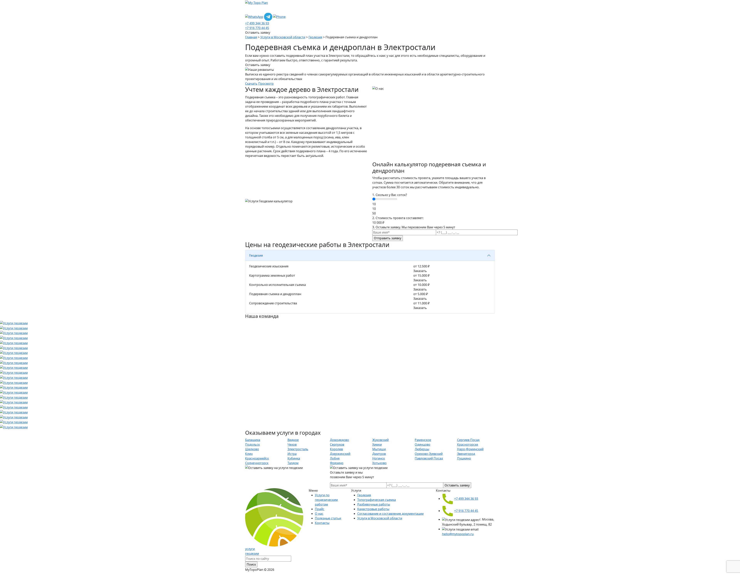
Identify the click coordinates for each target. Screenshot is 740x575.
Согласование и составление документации (390, 513)
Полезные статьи (328, 518)
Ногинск (378, 458)
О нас (329, 9)
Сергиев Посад (468, 440)
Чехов (292, 444)
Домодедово (339, 440)
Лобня (335, 458)
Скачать (251, 83)
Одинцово (422, 444)
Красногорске (467, 444)
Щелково (252, 449)
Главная (251, 37)
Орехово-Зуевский (429, 454)
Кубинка (294, 458)
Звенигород (466, 454)
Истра (292, 454)
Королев (336, 449)
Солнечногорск (256, 463)
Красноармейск (257, 458)
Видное (293, 440)
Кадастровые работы (373, 509)
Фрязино (336, 463)
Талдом (293, 463)
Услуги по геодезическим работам (275, 9)
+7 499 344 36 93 (257, 23)
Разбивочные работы (373, 504)
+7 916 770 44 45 (257, 28)
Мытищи (379, 449)
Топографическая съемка (376, 500)
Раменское (423, 440)
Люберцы (422, 449)
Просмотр (266, 83)
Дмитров (379, 454)
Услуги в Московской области (282, 37)
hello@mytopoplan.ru (458, 534)
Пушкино (464, 458)
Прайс (316, 9)
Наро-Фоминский (470, 449)
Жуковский (380, 440)
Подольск (252, 444)
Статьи (343, 9)
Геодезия (315, 37)
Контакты (361, 9)
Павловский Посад (429, 458)
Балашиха (252, 440)
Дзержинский (340, 454)
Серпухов (337, 444)
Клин (249, 454)
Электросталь (298, 449)
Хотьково (379, 463)
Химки (377, 444)
